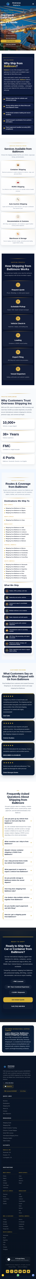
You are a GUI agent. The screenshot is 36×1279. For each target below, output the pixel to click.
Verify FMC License (8, 1133)
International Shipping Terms (10, 1135)
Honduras (21, 1226)
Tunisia (20, 1178)
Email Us (8, 1086)
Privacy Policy (12, 1267)
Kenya (4, 1196)
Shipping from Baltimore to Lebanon (16, 532)
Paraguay (5, 1249)
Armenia (5, 1224)
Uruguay (5, 1247)
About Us (5, 1108)
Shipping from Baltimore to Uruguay (16, 575)
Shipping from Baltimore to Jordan (16, 529)
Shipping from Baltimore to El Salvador (17, 550)
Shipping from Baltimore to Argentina (16, 569)
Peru (4, 1244)
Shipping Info (6, 1106)
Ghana (4, 1176)
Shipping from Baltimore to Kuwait (15, 536)
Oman (20, 1212)
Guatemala (21, 1224)
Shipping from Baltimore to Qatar (15, 538)
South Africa (6, 1199)
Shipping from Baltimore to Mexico (16, 548)
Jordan (20, 1196)
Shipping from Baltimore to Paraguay (16, 577)
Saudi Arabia (22, 1201)
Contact (5, 1111)
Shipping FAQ (6, 1125)
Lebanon (21, 1199)
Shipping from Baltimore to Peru (15, 573)
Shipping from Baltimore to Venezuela (16, 564)
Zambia (5, 1203)
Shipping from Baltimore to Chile (15, 571)
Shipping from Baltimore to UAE (15, 527)
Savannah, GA (7, 1152)
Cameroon (5, 1187)
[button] (33, 3)
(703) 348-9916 (8, 1083)
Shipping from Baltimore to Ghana (15, 508)
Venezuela (5, 1235)
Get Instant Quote (10, 41)
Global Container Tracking (10, 1128)
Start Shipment (7, 1113)
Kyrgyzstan (6, 1228)
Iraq (20, 1210)
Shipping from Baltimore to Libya (15, 520)
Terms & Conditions (22, 1267)
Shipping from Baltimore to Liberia (15, 512)
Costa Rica (21, 1228)
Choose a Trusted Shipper (10, 1130)
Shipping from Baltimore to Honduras (16, 555)
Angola (4, 1201)
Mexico (20, 1219)
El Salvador (21, 1221)
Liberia (4, 1180)
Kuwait (20, 1203)
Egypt (20, 1183)
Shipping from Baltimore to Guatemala (17, 552)
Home (2, 10)
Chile (4, 1242)
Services (5, 1100)
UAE (20, 1194)
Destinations (6, 1103)
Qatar (20, 1206)
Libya (20, 1176)
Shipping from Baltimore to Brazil (15, 566)
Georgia (5, 1221)
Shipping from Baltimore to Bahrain (16, 540)
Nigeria (4, 1178)
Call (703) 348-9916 (11, 44)
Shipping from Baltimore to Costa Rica (17, 557)
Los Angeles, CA (7, 1157)
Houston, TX (6, 1155)
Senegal (5, 1183)
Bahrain (21, 1208)
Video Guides (6, 1140)
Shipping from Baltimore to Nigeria (16, 510)
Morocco (21, 1180)
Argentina (5, 1240)
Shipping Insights (7, 1138)
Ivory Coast (6, 1185)
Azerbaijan (5, 1226)
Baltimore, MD (7, 1149)
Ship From (6, 10)
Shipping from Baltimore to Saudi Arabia (17, 534)
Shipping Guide (7, 1122)
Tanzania (5, 1194)
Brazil (4, 1237)
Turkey (4, 1219)
